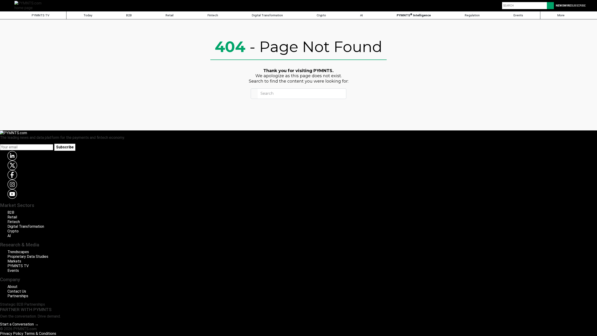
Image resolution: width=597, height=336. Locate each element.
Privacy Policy (11, 333)
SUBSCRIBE (578, 5)
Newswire (563, 5)
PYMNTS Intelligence (414, 15)
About (12, 286)
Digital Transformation (267, 15)
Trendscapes (18, 252)
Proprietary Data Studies (27, 256)
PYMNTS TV (40, 15)
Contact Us (16, 291)
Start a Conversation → (19, 324)
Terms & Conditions (40, 333)
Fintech (213, 15)
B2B (129, 15)
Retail (170, 15)
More (561, 15)
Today (87, 15)
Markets (14, 261)
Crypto (321, 15)
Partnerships (17, 296)
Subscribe (65, 147)
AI (361, 15)
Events (518, 15)
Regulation (472, 15)
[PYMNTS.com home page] (29, 5)
